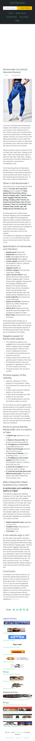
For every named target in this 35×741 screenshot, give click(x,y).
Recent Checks (21, 13)
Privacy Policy (9, 737)
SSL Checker (24, 17)
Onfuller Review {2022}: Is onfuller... (15, 719)
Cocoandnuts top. (9, 669)
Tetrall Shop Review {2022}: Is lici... (14, 726)
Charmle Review (8, 633)
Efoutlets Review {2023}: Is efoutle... (15, 705)
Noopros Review (8, 688)
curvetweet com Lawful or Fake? (14, 712)
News (6, 75)
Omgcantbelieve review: (11, 626)
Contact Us (26, 737)
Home (11, 13)
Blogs (17, 21)
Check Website (25, 8)
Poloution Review (9, 681)
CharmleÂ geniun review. (11, 647)
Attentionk (15, 599)
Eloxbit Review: (8, 654)
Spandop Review (9, 640)
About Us (18, 737)
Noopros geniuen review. (11, 674)
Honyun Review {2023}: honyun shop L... (16, 699)
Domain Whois (12, 17)
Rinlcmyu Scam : (8, 662)
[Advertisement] (17, 46)
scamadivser (22, 456)
